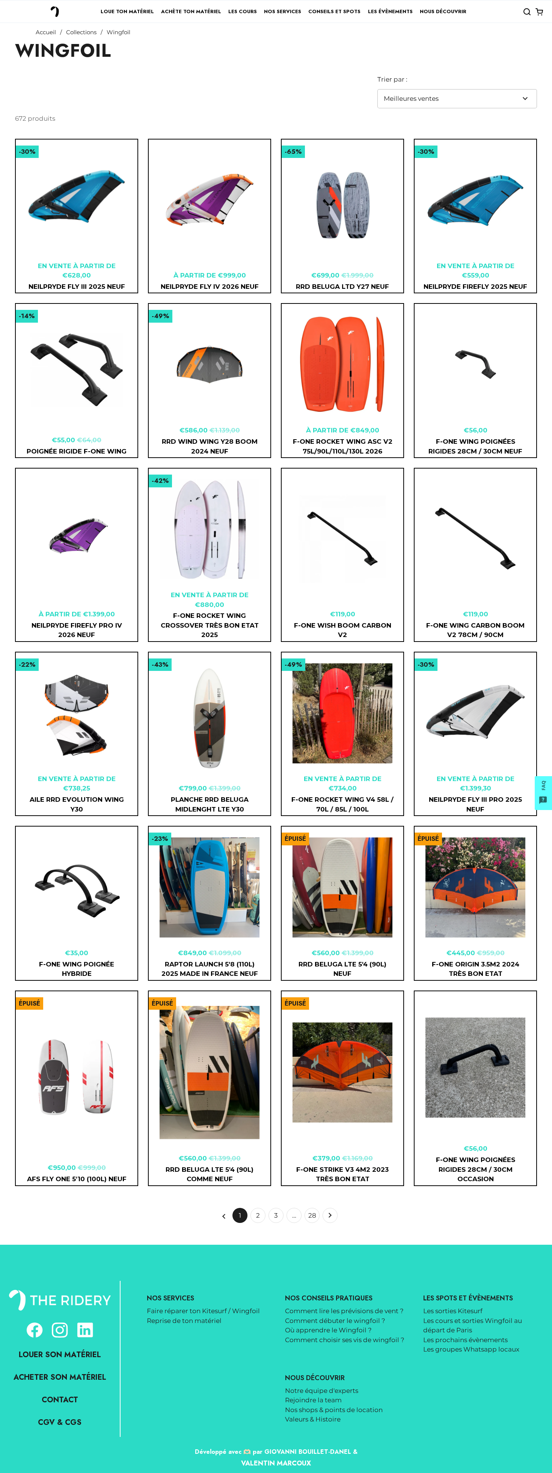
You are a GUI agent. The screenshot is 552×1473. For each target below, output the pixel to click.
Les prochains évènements (465, 1340)
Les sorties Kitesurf (453, 1311)
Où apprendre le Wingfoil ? (328, 1330)
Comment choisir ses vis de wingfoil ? (344, 1340)
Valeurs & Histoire (313, 1419)
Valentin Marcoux (276, 1463)
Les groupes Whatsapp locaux (471, 1349)
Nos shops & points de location (334, 1410)
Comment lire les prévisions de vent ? (344, 1311)
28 (313, 1217)
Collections (81, 32)
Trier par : (392, 79)
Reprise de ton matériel (184, 1320)
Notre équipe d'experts (321, 1390)
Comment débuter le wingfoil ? (335, 1320)
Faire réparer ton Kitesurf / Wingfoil (203, 1311)
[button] (527, 12)
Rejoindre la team (313, 1400)
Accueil (46, 32)
